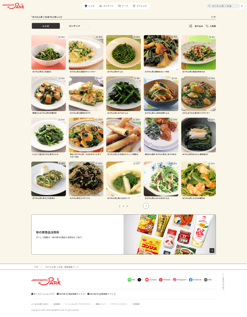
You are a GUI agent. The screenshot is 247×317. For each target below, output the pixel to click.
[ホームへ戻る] (13, 6)
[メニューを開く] (242, 6)
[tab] (74, 26)
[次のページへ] (146, 206)
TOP (36, 266)
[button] (223, 5)
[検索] (209, 6)
